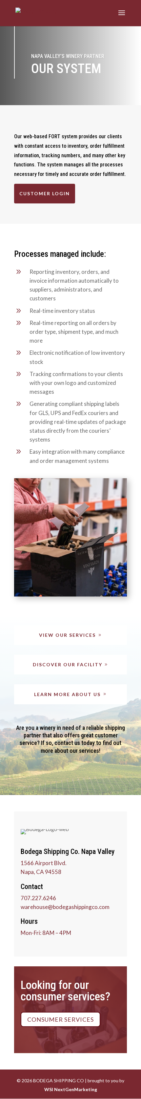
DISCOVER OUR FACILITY (67, 664)
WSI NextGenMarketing (70, 1089)
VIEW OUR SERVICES (67, 635)
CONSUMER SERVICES (60, 1019)
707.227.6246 (38, 898)
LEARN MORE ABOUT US (67, 694)
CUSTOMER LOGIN (44, 193)
